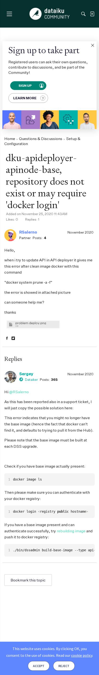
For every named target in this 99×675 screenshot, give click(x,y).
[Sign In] (92, 14)
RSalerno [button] (28, 232)
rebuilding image (71, 530)
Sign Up (25, 86)
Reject (63, 666)
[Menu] (9, 14)
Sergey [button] (26, 373)
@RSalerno (19, 391)
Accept (38, 666)
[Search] (83, 14)
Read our (74, 655)
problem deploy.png (30, 322)
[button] (92, 45)
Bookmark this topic (28, 580)
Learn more (25, 98)
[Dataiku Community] (50, 14)
